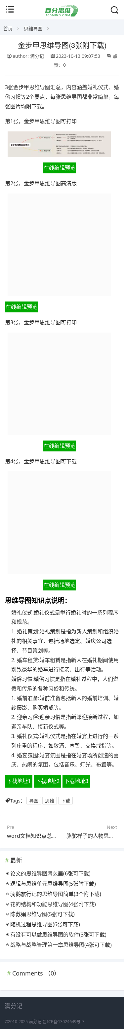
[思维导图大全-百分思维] (62, 15)
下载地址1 (19, 781)
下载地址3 (76, 781)
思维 (49, 801)
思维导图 (33, 28)
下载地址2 (47, 781)
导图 (33, 801)
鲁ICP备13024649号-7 (63, 1021)
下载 (65, 801)
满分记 (35, 1021)
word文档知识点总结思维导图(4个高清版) (56, 835)
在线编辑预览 (59, 167)
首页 (8, 28)
